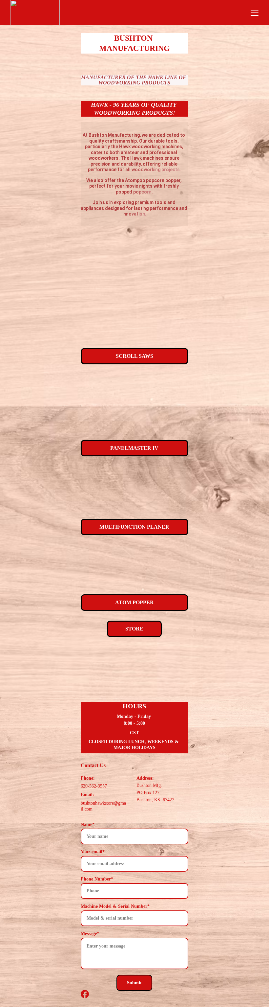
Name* (87, 824)
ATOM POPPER (134, 602)
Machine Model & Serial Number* (115, 906)
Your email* (93, 851)
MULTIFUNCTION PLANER (134, 527)
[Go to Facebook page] (85, 994)
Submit (134, 982)
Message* (90, 933)
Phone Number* (97, 879)
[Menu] (255, 13)
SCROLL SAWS (134, 356)
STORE (134, 628)
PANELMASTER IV (134, 448)
